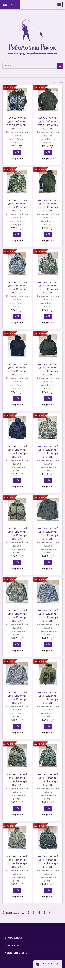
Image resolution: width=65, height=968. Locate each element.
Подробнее (17, 158)
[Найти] (60, 66)
